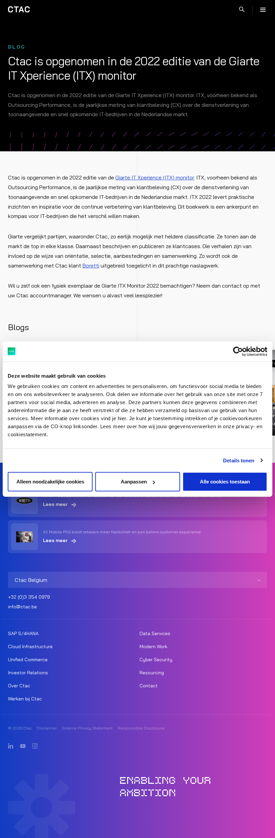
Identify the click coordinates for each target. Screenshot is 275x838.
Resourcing (152, 673)
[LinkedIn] (10, 746)
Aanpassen (134, 481)
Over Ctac (19, 686)
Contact (149, 686)
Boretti (90, 265)
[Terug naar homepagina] (19, 9)
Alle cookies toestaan (225, 481)
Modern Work (153, 646)
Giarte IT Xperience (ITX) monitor (154, 177)
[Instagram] (35, 746)
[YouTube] (22, 746)
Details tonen (238, 460)
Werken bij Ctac (25, 699)
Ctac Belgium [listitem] (31, 580)
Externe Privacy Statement (87, 728)
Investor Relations (28, 673)
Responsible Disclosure (141, 728)
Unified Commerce (28, 660)
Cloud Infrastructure (30, 646)
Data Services (155, 633)
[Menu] (263, 9)
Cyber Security (156, 660)
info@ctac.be (22, 607)
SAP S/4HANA (23, 633)
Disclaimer (47, 728)
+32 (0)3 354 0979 (29, 597)
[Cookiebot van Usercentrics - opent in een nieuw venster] (238, 351)
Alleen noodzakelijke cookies (50, 481)
